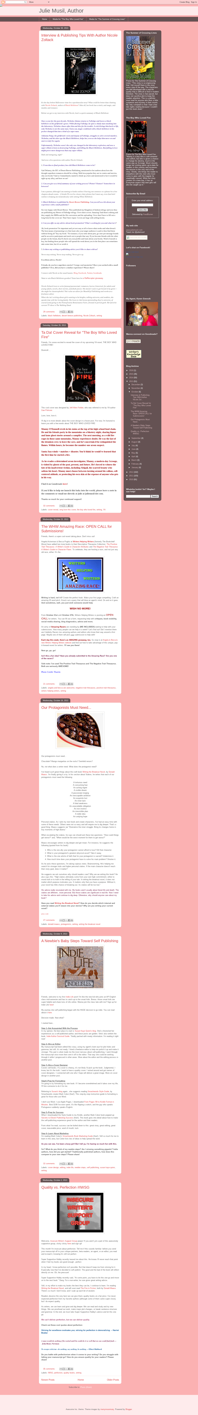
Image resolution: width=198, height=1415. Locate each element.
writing (99, 316)
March (134, 460)
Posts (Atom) (86, 1387)
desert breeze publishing (72, 316)
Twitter (89, 273)
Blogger (129, 1409)
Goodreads (97, 273)
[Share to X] (66, 311)
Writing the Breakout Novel (93, 772)
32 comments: (49, 506)
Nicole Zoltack (51, 105)
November (136, 388)
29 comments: (49, 312)
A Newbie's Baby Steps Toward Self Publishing (79, 941)
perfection (58, 1373)
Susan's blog (57, 1091)
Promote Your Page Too (134, 257)
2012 (131, 472)
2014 (131, 378)
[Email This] (60, 311)
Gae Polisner (46, 410)
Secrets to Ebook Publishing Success (57, 1118)
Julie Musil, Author (61, 11)
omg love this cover (67, 510)
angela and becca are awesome (61, 688)
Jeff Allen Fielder (76, 408)
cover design (53, 1167)
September (136, 438)
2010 (131, 479)
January (135, 467)
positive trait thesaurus (106, 688)
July (133, 445)
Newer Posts (48, 1380)
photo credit (44, 914)
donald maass (54, 924)
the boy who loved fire (86, 510)
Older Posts (113, 1380)
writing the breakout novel (89, 924)
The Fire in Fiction (88, 1288)
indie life (70, 1167)
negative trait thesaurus (85, 688)
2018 (131, 370)
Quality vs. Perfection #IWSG (65, 1187)
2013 (131, 381)
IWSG (50, 1373)
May (133, 453)
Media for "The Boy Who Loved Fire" (68, 19)
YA (104, 510)
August (134, 442)
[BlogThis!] (63, 311)
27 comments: (49, 920)
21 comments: (49, 684)
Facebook (82, 273)
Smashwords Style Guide (98, 1091)
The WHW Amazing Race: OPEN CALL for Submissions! (141, 413)
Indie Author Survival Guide (58, 1036)
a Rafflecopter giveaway (93, 278)
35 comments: (49, 1369)
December (136, 384)
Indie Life (69, 997)
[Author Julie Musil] (127, 255)
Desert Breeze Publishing (79, 202)
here (65, 484)
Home (44, 19)
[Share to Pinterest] (71, 311)
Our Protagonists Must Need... (66, 707)
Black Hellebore (71, 105)
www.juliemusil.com (134, 230)
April (133, 456)
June (133, 449)
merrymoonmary (107, 1409)
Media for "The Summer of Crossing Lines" (107, 19)
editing (62, 1167)
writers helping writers (50, 691)
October (135, 392)
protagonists (66, 924)
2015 (131, 374)
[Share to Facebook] (69, 311)
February (135, 464)
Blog (76, 273)
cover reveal (53, 510)
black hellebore (54, 316)
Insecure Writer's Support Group (63, 1241)
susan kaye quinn (107, 1167)
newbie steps (80, 1167)
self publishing (93, 1167)
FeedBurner (148, 214)
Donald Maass (110, 1288)
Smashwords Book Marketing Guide (78, 1136)
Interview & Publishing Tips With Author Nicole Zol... (140, 397)
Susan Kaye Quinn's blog (85, 1031)
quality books (69, 1373)
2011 (131, 476)
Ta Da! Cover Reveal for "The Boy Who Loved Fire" (141, 405)
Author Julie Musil (132, 252)
